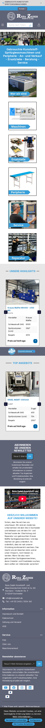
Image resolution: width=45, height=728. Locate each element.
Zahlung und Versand (11, 622)
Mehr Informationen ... (22, 716)
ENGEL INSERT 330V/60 (18, 400)
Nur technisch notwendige (16, 720)
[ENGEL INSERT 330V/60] (22, 384)
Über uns (6, 644)
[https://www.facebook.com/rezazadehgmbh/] (13, 687)
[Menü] (2, 24)
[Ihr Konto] (38, 24)
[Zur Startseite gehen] (22, 16)
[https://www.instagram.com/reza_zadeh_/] (21, 687)
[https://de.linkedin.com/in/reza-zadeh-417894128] (30, 687)
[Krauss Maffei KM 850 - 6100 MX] (22, 292)
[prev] (6, 312)
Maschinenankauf (10, 648)
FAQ (4, 640)
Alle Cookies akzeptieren (23, 724)
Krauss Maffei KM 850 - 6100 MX (21, 309)
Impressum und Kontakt (12, 614)
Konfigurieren (35, 720)
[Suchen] (30, 25)
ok (29, 456)
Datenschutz (7, 618)
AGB (4, 626)
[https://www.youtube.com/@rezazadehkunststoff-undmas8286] (5, 687)
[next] (39, 312)
